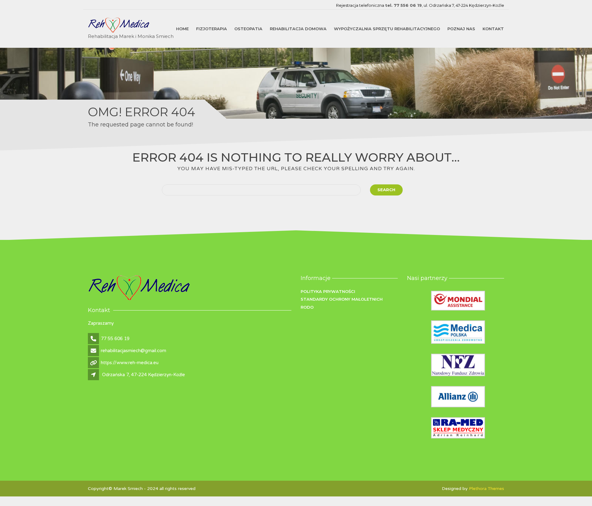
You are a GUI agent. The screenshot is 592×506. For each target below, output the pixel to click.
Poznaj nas (461, 28)
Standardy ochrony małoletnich (342, 299)
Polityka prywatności (328, 291)
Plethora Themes (486, 488)
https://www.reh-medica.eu (129, 362)
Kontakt (493, 28)
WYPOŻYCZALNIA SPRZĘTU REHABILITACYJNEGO (387, 28)
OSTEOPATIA (248, 28)
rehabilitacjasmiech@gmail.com (133, 350)
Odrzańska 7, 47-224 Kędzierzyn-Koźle (143, 374)
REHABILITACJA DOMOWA (298, 28)
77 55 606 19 (115, 338)
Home (182, 28)
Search (386, 189)
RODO (307, 307)
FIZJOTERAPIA (211, 28)
